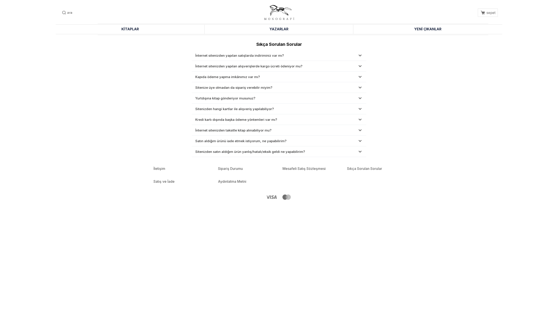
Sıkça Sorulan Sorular (364, 168)
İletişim (159, 168)
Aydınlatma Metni (232, 181)
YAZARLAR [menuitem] (278, 29)
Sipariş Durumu (230, 168)
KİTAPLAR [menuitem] (130, 29)
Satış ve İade (164, 181)
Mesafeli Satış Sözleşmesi (304, 168)
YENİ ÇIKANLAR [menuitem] (427, 29)
